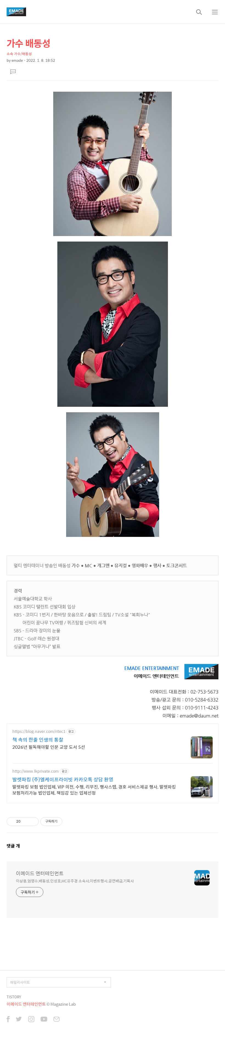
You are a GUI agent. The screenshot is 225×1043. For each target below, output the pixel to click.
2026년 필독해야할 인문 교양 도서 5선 (48, 747)
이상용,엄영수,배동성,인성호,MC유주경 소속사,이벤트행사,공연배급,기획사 (75, 881)
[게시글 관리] (32, 821)
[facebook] (8, 1019)
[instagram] (31, 1019)
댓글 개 (13, 845)
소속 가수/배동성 (19, 54)
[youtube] (44, 1019)
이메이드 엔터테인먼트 (40, 873)
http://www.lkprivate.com (35, 771)
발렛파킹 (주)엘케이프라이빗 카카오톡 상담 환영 (62, 779)
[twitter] (19, 1019)
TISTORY (14, 997)
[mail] (57, 1019)
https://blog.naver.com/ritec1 (38, 731)
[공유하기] (25, 821)
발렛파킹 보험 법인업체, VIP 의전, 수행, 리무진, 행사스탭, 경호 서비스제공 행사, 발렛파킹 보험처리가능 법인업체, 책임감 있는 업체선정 (94, 789)
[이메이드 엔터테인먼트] (16, 12)
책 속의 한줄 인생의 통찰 (37, 739)
